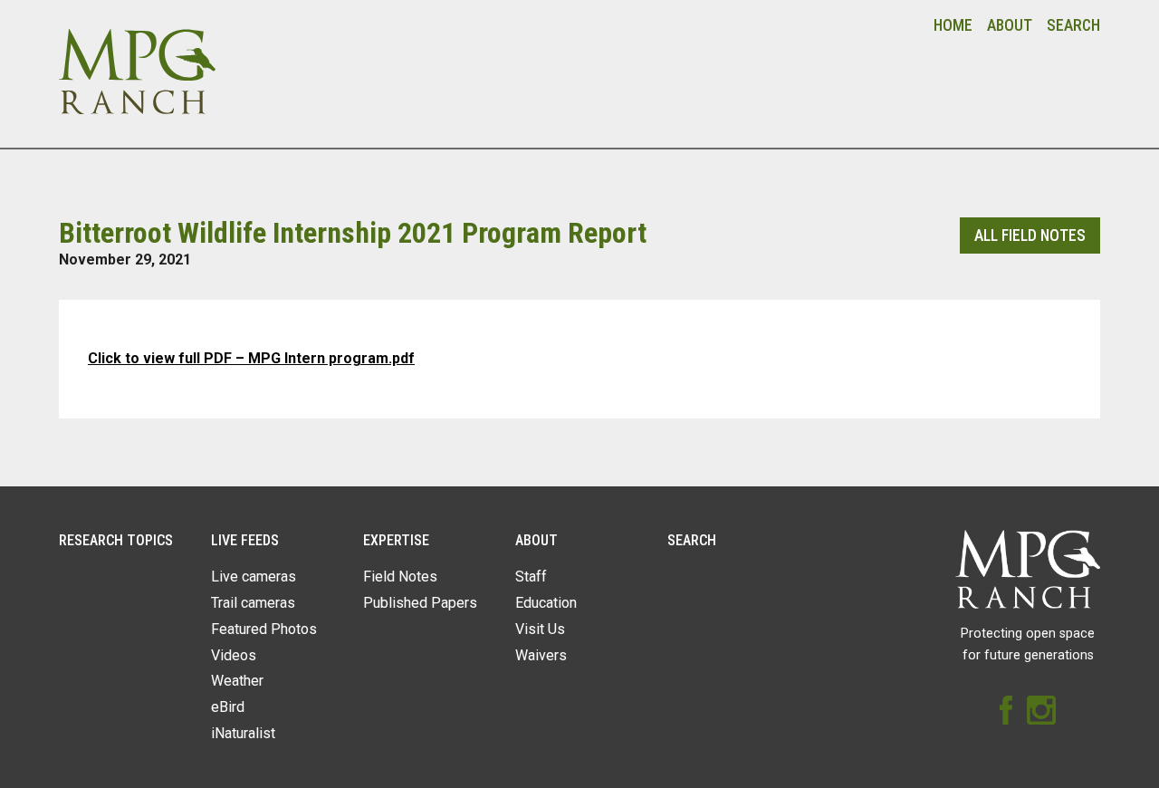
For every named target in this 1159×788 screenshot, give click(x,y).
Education (546, 602)
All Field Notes (1030, 235)
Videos (233, 655)
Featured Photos (264, 629)
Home (953, 25)
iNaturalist (243, 733)
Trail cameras (253, 602)
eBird (227, 707)
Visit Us (540, 629)
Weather (237, 680)
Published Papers (420, 602)
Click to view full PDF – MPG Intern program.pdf (251, 358)
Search (1073, 25)
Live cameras (253, 576)
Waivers (541, 655)
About (1009, 25)
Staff (531, 576)
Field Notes (400, 576)
